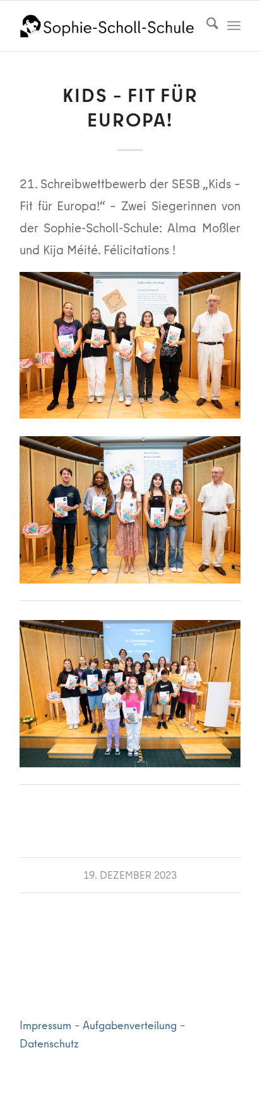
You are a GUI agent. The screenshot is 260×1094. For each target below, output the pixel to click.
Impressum (45, 1025)
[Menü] (233, 26)
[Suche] (206, 26)
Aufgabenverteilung (130, 1025)
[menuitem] (206, 26)
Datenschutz (49, 1043)
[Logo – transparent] (108, 26)
